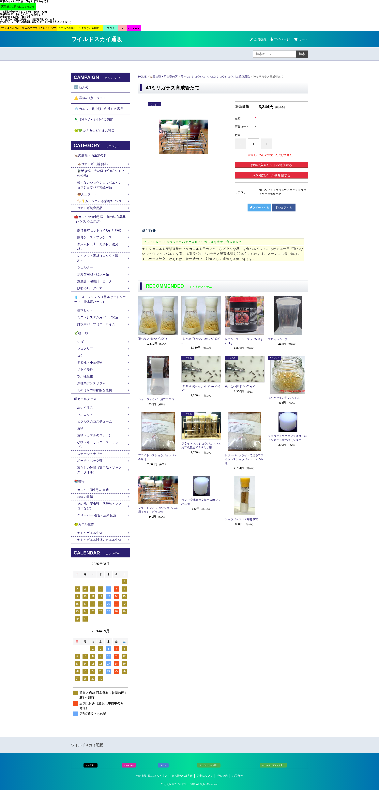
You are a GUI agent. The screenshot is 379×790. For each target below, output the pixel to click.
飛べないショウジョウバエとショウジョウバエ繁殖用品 (215, 76)
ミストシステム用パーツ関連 (99, 317)
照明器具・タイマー (91, 288)
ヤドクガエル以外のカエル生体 (99, 539)
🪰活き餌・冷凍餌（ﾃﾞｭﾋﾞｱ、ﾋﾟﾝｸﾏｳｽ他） (100, 173)
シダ (82, 341)
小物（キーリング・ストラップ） (97, 444)
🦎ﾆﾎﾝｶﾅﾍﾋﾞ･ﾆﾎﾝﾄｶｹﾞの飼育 (93, 119)
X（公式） (90, 765)
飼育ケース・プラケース (94, 237)
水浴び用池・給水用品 (94, 274)
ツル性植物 (85, 376)
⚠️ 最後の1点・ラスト (90, 98)
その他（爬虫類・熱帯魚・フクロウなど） (99, 506)
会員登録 (260, 39)
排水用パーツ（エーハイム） (97, 324)
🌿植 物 (81, 333)
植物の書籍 (86, 496)
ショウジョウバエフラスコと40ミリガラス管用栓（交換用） (287, 437)
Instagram (128, 765)
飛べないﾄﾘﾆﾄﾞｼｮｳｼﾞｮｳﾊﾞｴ (241, 386)
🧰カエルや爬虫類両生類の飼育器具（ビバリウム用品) (100, 219)
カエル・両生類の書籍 (93, 490)
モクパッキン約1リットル (284, 397)
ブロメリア (86, 348)
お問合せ (237, 775)
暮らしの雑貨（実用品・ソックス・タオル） (99, 470)
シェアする (285, 207)
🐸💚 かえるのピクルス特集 (94, 130)
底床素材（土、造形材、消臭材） (97, 246)
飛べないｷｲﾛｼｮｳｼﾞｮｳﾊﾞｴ (152, 338)
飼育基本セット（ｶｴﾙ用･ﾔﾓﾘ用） (100, 230)
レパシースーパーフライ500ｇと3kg (244, 341)
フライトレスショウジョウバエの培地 (157, 457)
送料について (205, 775)
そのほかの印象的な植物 (94, 390)
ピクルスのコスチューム (94, 421)
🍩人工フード (87, 194)
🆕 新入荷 (81, 87)
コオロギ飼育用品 (89, 208)
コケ (82, 355)
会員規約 (222, 775)
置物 (80, 428)
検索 (302, 54)
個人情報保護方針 (182, 775)
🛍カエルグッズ (85, 399)
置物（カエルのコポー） (94, 435)
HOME (142, 76)
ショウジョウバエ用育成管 (241, 519)
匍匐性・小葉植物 (89, 362)
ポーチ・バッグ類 (89, 460)
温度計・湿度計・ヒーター (96, 281)
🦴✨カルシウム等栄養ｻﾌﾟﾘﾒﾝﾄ (99, 201)
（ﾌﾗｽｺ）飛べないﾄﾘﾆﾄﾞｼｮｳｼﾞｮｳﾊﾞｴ (200, 388)
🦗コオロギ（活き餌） (93, 164)
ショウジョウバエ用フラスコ (156, 399)
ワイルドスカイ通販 (96, 39)
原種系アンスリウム (91, 383)
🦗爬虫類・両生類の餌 (163, 76)
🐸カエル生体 (84, 524)
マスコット (85, 414)
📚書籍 (79, 481)
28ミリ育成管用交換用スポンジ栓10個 (200, 501)
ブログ (163, 765)
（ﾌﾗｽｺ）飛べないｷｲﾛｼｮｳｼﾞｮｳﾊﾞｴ (200, 340)
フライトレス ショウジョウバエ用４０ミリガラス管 (158, 509)
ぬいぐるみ (85, 407)
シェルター (86, 267)
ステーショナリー (89, 453)
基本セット (86, 310)
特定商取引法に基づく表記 (151, 775)
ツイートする (260, 207)
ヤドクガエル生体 (89, 533)
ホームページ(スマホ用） (273, 765)
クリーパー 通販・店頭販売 (96, 515)
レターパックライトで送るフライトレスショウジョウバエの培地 (244, 459)
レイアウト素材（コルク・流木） (97, 258)
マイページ (282, 39)
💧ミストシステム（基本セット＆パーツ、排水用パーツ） (100, 299)
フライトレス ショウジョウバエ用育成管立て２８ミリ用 (201, 445)
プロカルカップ (277, 339)
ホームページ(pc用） (209, 765)
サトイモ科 (85, 369)
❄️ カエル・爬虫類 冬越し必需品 (98, 108)
